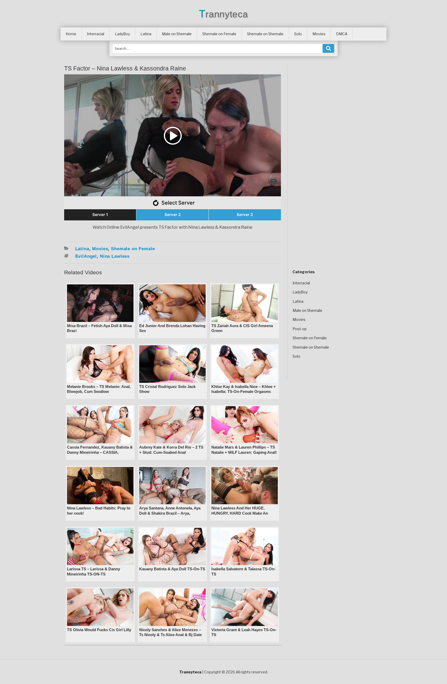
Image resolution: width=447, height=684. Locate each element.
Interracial (95, 34)
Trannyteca (223, 14)
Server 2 (173, 214)
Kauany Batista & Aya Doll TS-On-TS (172, 569)
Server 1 (100, 214)
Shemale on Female (219, 34)
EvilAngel (86, 256)
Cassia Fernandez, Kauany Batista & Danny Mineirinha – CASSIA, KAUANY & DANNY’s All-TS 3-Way (100, 452)
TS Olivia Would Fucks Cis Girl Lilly (99, 630)
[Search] (328, 48)
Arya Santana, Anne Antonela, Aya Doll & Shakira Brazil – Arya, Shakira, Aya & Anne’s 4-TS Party (169, 513)
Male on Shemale (177, 34)
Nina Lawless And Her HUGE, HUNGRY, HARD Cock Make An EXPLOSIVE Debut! (239, 513)
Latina (145, 34)
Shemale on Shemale (265, 34)
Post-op (300, 329)
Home (71, 34)
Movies (318, 34)
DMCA (341, 34)
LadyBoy (122, 34)
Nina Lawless (115, 256)
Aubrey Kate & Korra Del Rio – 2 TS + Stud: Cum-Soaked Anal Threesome (171, 452)
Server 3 (245, 214)
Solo (298, 34)
